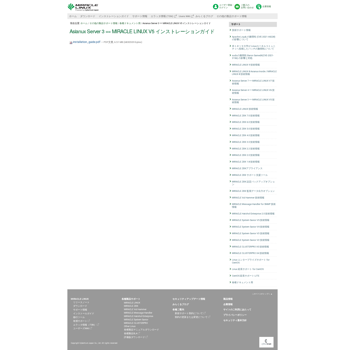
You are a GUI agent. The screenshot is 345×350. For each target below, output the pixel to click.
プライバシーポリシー (235, 315)
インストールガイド (83, 313)
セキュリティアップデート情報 (188, 299)
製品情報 (228, 299)
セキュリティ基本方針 (235, 320)
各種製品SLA (130, 333)
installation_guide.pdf (86, 42)
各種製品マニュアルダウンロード (141, 329)
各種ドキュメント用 (130, 23)
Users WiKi (184, 16)
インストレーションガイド (114, 16)
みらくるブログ (204, 16)
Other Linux (129, 326)
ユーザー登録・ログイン (226, 6)
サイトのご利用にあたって (237, 309)
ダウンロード (87, 16)
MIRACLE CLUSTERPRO (136, 323)
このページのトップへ (261, 294)
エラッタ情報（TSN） (84, 324)
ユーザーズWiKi (81, 328)
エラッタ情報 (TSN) (162, 16)
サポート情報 (139, 16)
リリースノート (81, 302)
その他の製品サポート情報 (232, 16)
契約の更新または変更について (191, 317)
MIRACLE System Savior (136, 319)
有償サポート (80, 321)
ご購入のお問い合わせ (247, 6)
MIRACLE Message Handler (138, 312)
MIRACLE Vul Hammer (135, 309)
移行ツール (79, 317)
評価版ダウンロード (134, 337)
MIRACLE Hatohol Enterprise (138, 316)
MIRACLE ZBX (131, 306)
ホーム (73, 16)
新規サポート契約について (189, 313)
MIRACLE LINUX (132, 302)
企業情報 (266, 6)
